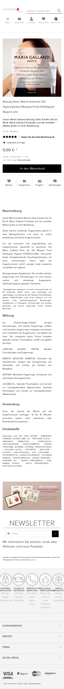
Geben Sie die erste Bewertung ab (37, 137)
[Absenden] (55, 533)
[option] (32, 67)
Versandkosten (24, 160)
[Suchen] (59, 11)
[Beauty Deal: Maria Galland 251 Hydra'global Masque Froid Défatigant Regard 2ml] (32, 67)
